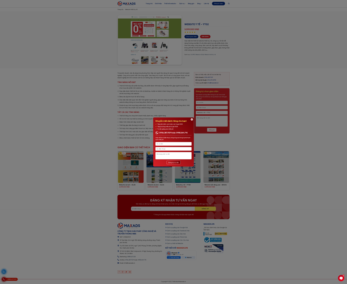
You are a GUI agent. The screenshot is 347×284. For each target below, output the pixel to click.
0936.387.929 (165, 133)
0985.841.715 (182, 133)
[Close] (192, 119)
